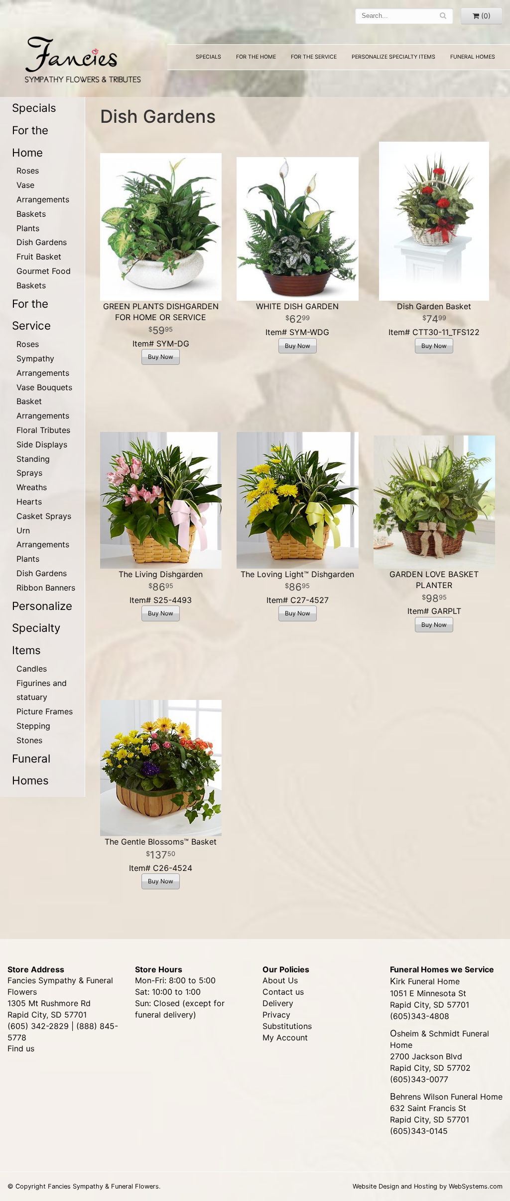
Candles (31, 669)
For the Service (314, 57)
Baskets (31, 214)
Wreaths (31, 487)
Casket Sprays (43, 516)
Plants (27, 228)
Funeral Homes (472, 57)
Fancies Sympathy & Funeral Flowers (80, 58)
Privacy (276, 1015)
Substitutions (287, 1026)
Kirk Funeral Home (425, 981)
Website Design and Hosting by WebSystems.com (428, 1186)
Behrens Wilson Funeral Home (446, 1097)
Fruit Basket (38, 256)
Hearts (29, 502)
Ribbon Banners (45, 588)
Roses (27, 170)
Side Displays (41, 444)
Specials (208, 57)
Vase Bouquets (44, 387)
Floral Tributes (43, 430)
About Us (280, 980)
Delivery (277, 1003)
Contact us (283, 992)
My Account (285, 1037)
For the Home (256, 57)
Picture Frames (44, 711)
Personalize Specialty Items (393, 57)
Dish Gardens (41, 242)
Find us (20, 1048)
